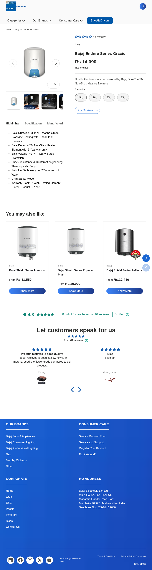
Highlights (12, 123)
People (10, 508)
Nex (8, 454)
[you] (49, 560)
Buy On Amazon (87, 110)
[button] (83, 36)
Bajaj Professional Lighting (22, 448)
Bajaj (77, 44)
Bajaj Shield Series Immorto (27, 270)
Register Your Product (92, 448)
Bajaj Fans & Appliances (20, 436)
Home (8, 30)
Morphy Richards (16, 460)
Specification (33, 123)
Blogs (9, 520)
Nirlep (9, 466)
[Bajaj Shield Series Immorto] (27, 243)
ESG (9, 502)
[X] (39, 560)
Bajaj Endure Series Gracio (27, 30)
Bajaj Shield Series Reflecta (124, 270)
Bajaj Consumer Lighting (20, 442)
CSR (9, 496)
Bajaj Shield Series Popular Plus (75, 272)
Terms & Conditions (106, 556)
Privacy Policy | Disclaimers (133, 556)
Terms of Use (140, 564)
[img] (76, 336)
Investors (11, 514)
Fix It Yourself (87, 454)
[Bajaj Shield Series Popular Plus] (76, 243)
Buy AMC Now (99, 20)
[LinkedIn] (10, 560)
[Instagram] (30, 560)
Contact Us (13, 526)
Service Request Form (92, 436)
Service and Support (91, 442)
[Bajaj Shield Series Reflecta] (124, 243)
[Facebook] (20, 560)
